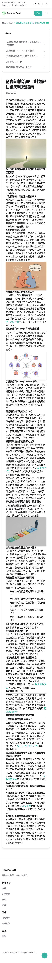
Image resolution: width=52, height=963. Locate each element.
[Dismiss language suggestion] (47, 4)
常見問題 (6, 894)
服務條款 (6, 923)
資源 (4, 905)
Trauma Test (9, 869)
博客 (11, 23)
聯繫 (4, 936)
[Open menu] (47, 13)
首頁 (4, 23)
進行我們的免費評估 (27, 746)
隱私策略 (6, 918)
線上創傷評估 (12, 322)
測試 (38, 13)
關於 (4, 888)
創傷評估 (26, 806)
